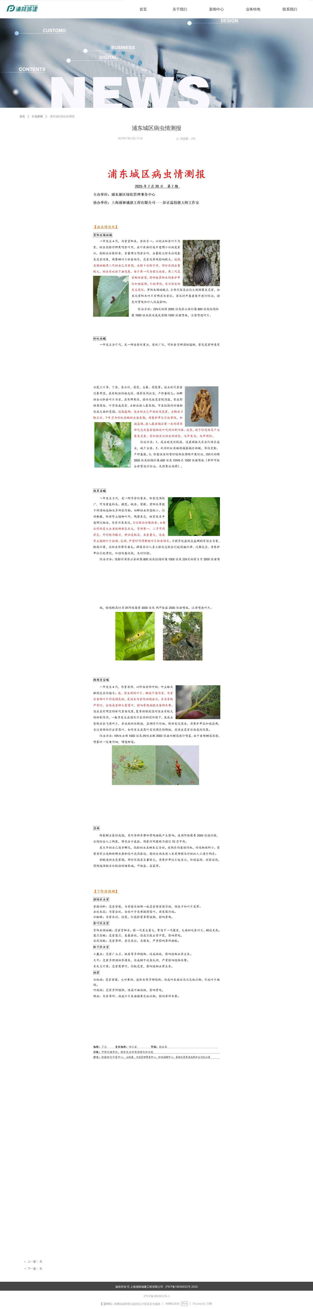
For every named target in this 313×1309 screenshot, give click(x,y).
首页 (22, 116)
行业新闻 (37, 116)
